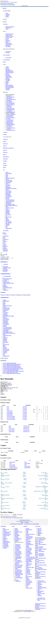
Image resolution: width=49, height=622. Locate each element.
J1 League (25, 409)
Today (7, 13)
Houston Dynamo (10, 115)
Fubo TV (39, 529)
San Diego (18, 575)
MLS (4, 240)
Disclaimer (40, 586)
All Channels (5, 230)
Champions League (9, 33)
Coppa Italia (8, 46)
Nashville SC (9, 95)
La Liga (7, 38)
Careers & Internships (42, 587)
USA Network (8, 191)
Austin (17, 579)
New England (18, 547)
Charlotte (17, 549)
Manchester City (9, 70)
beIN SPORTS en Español (8, 315)
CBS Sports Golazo (10, 207)
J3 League (25, 415)
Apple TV (8, 186)
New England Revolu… (11, 99)
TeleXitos (8, 224)
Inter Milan (8, 79)
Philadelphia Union (11, 109)
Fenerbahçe (8, 88)
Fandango (8, 211)
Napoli (7, 81)
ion (6, 215)
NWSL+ (7, 219)
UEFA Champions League (8, 283)
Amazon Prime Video (10, 200)
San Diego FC (10, 125)
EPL (4, 242)
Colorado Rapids (9, 120)
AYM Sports (8, 203)
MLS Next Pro (9, 216)
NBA (39, 599)
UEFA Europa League (7, 287)
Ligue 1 (7, 41)
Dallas (16, 568)
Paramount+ (8, 187)
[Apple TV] (13, 294)
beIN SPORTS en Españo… (11, 188)
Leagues (4, 21)
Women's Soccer (41, 580)
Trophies (2, 393)
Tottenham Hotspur (9, 72)
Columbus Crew (19, 561)
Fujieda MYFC (10, 413)
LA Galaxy (9, 126)
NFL (41, 599)
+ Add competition (7, 276)
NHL (44, 599)
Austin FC (9, 128)
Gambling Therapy (28, 610)
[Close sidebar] (1, 375)
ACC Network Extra (10, 199)
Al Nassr (7, 89)
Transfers (2, 394)
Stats (1, 392)
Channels (5, 134)
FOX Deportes (9, 196)
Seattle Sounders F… (11, 127)
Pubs (38, 589)
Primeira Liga (8, 43)
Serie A (7, 39)
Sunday (7, 16)
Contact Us (40, 595)
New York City (18, 551)
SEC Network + (9, 222)
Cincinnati (17, 550)
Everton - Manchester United (39, 568)
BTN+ (7, 206)
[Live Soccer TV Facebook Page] (40, 572)
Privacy (39, 585)
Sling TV (39, 528)
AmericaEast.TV (9, 202)
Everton (7, 73)
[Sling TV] (8, 294)
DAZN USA (8, 192)
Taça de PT (5, 249)
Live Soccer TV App (42, 581)
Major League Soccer (10, 26)
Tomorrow (8, 14)
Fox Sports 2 (8, 184)
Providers (39, 588)
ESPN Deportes (9, 181)
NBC (7, 176)
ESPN (7, 175)
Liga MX (7, 52)
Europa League (9, 35)
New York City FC (10, 102)
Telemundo (8, 194)
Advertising (40, 584)
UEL (4, 237)
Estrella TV (8, 210)
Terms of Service (16, 517)
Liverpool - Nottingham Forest (39, 547)
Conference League (10, 36)
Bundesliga (8, 40)
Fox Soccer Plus (9, 180)
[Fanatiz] (24, 294)
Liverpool (8, 69)
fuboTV (7, 189)
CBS (7, 174)
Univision (8, 197)
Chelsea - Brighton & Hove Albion (40, 549)
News (4, 232)
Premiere (7, 220)
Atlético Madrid (9, 77)
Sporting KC (18, 581)
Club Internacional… (10, 96)
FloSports (8, 212)
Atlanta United (19, 557)
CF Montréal (9, 110)
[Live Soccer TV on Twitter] (40, 575)
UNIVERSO (8, 195)
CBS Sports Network (10, 178)
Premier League (9, 37)
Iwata (8, 406)
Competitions (3, 273)
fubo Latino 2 (8, 214)
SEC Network (8, 221)
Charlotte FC (9, 100)
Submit (14, 514)
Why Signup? (20, 514)
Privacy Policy (8, 517)
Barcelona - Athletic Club (39, 543)
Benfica (7, 82)
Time (8, 256)
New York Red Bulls (10, 103)
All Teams (5, 132)
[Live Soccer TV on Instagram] (40, 577)
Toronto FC (9, 106)
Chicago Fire (9, 98)
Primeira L (5, 248)
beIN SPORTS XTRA (10, 204)
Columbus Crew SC (11, 111)
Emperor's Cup (26, 425)
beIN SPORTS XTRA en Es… (9, 333)
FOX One (8, 213)
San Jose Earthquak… (10, 117)
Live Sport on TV (41, 597)
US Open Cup (8, 27)
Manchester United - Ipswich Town (39, 554)
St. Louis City (18, 569)
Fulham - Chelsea (42, 538)
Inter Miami (17, 545)
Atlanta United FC (10, 108)
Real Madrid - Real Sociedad (39, 540)
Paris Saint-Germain (10, 87)
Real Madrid (8, 75)
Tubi (6, 226)
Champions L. (6, 236)
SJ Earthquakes (18, 567)
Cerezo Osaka (9, 410)
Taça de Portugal (9, 44)
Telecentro (8, 223)
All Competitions (6, 59)
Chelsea (7, 67)
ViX (6, 227)
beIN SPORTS (9, 173)
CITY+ (7, 208)
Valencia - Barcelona (42, 569)
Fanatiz (7, 172)
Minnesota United (19, 574)
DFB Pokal (8, 45)
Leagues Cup (8, 51)
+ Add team (5, 264)
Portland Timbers (9, 123)
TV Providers (37, 526)
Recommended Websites (41, 592)
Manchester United (9, 71)
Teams (4, 61)
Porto (7, 83)
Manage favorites (5, 259)
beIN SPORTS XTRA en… (29, 564)
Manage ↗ (5, 261)
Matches (4, 8)
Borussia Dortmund (10, 86)
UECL (4, 238)
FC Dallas (8, 118)
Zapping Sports (9, 228)
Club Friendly (8, 57)
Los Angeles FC (9, 116)
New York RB (18, 552)
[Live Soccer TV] (4, 1)
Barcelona (8, 74)
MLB (39, 600)
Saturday (7, 15)
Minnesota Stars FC (11, 124)
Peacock (7, 198)
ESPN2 (7, 179)
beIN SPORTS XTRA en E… (12, 205)
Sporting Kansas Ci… (11, 130)
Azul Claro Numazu (11, 416)
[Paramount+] (19, 294)
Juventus (7, 78)
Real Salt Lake (9, 122)
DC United (9, 107)
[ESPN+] (28, 294)
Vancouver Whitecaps (17, 563)
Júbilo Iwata (9, 384)
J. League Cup (26, 427)
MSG (7, 218)
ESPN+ (7, 183)
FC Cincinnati (9, 101)
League (3, 256)
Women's (5, 233)
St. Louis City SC (10, 119)
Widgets (39, 583)
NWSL (7, 28)
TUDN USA (8, 190)
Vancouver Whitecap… (11, 114)
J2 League (25, 406)
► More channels (4, 358)
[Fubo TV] (3, 294)
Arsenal (7, 66)
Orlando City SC (9, 104)
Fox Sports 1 (8, 182)
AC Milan (8, 80)
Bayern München (9, 85)
